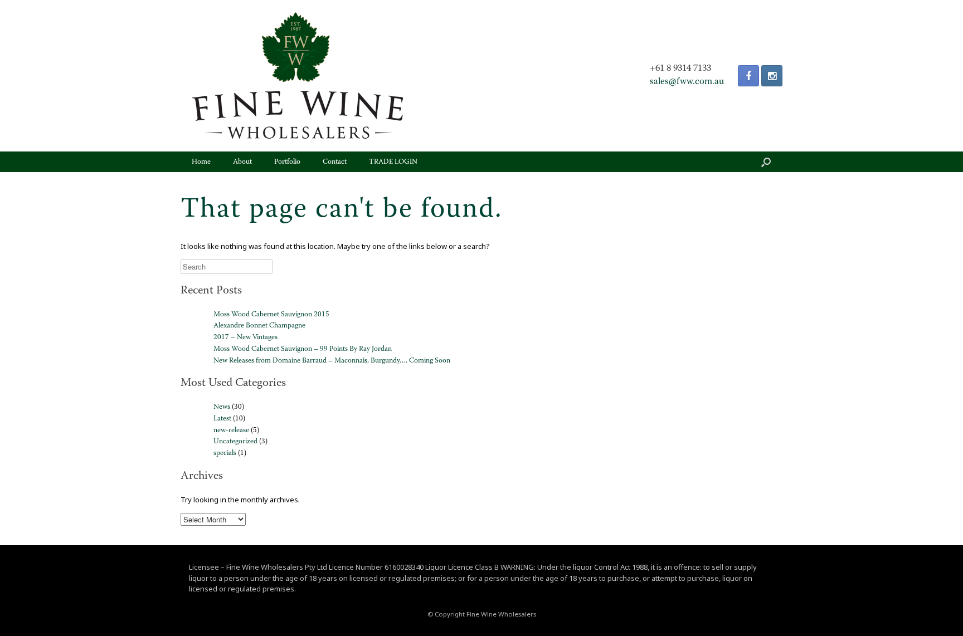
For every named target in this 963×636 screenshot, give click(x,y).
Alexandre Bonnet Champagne (259, 325)
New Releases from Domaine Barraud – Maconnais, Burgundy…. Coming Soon (331, 360)
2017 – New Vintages (245, 337)
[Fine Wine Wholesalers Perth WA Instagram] (771, 75)
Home (201, 161)
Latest (222, 418)
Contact (335, 161)
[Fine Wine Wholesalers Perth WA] (298, 75)
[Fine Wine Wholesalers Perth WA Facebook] (748, 75)
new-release (231, 430)
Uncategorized (235, 441)
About (242, 161)
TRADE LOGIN (393, 161)
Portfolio (287, 161)
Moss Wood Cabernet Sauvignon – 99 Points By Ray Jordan (302, 349)
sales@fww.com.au (687, 81)
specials (224, 453)
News (221, 406)
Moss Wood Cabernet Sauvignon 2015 (271, 314)
